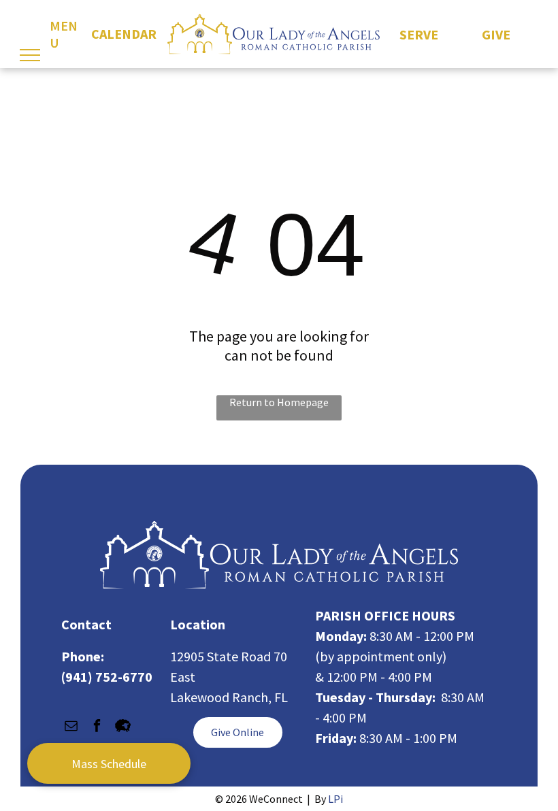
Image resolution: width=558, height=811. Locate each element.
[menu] (30, 55)
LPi (335, 799)
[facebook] (97, 727)
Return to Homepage (279, 402)
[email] (71, 727)
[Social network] (123, 727)
